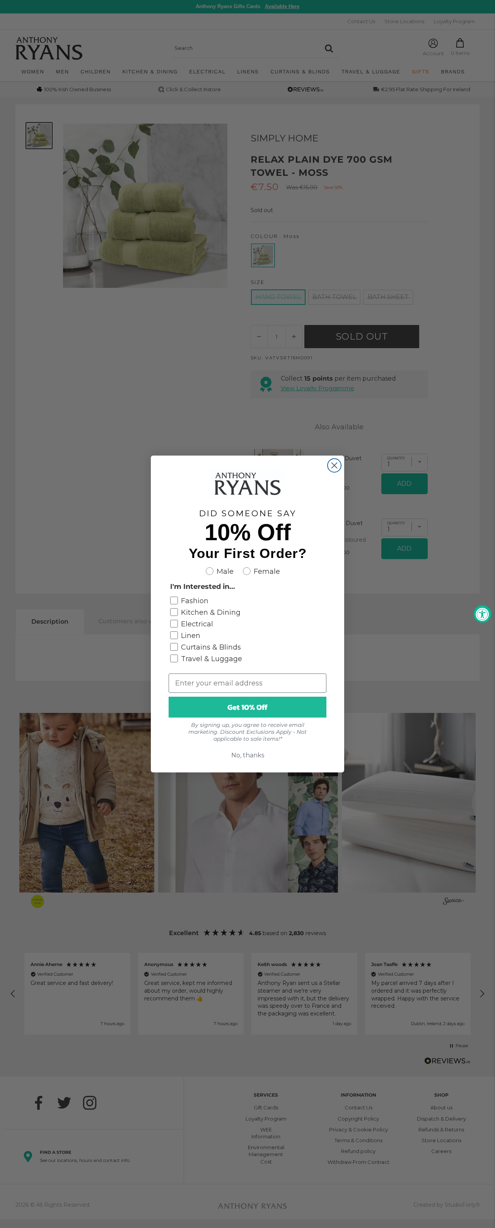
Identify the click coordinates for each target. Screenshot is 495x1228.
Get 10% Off (247, 707)
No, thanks (247, 755)
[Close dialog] (334, 465)
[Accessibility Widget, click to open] (482, 614)
